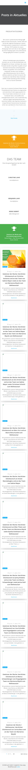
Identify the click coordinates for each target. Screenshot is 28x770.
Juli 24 (10, 474)
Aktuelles (5, 266)
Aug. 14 (10, 324)
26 (13, 754)
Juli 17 (10, 522)
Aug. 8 (10, 375)
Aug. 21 (10, 271)
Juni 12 (10, 722)
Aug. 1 (10, 425)
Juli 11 (10, 573)
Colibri (18, 767)
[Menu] (25, 2)
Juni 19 (10, 672)
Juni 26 (10, 623)
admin (16, 271)
